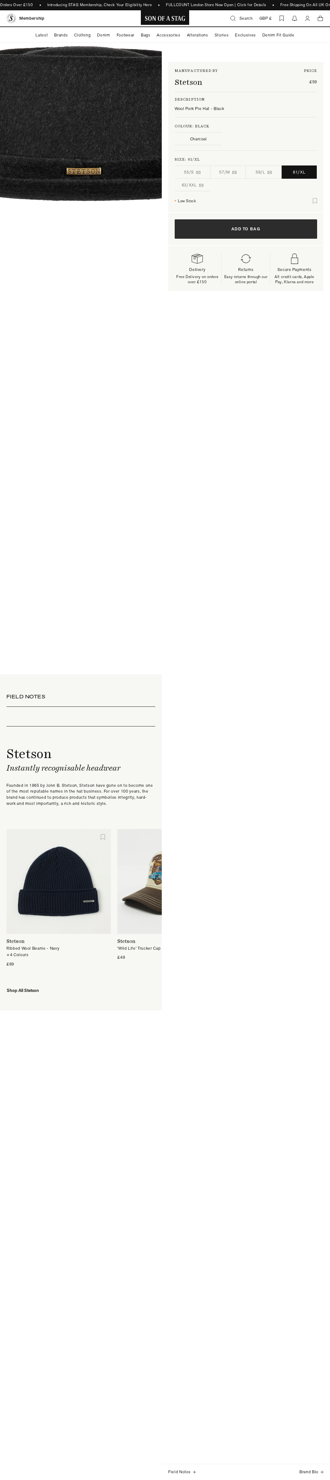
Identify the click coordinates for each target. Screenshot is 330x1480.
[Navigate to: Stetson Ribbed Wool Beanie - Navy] (58, 881)
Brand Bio (308, 1472)
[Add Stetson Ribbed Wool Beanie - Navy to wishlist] (103, 837)
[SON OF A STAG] (165, 18)
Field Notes (179, 1472)
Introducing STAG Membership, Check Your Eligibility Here (95, 4)
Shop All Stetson (23, 990)
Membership (31, 18)
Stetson (188, 82)
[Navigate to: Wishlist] (281, 18)
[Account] (307, 18)
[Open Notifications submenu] (294, 18)
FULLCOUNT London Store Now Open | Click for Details (212, 4)
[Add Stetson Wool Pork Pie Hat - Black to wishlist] (315, 201)
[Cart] (320, 18)
